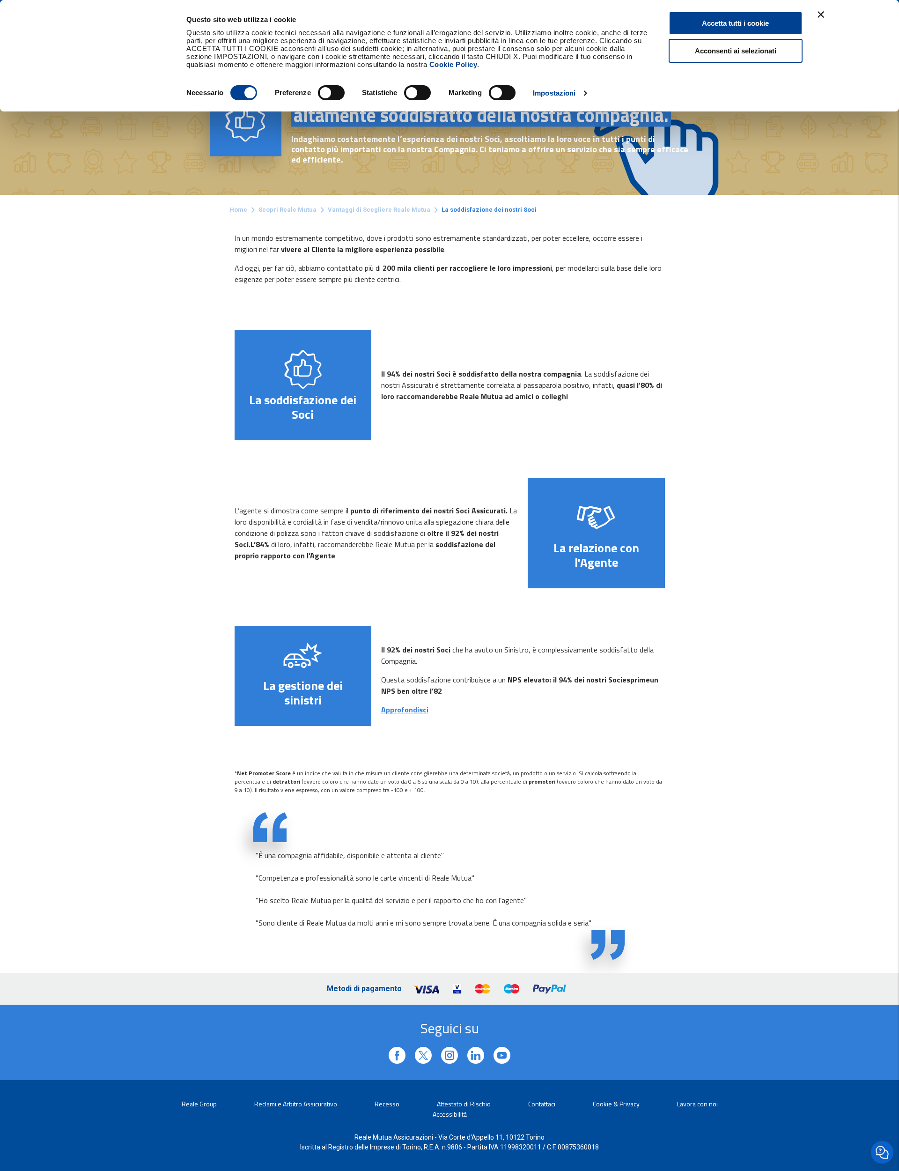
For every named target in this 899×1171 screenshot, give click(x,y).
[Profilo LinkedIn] (397, 1055)
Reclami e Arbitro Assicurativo (295, 1104)
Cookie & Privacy (616, 1104)
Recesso (387, 1104)
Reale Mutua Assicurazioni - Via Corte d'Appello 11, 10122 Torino (449, 1137)
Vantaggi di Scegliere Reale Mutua (379, 209)
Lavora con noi (697, 1104)
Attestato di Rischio (464, 1104)
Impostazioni (554, 93)
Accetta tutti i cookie (735, 23)
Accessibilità (450, 1114)
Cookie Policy (453, 64)
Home (238, 209)
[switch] (331, 92)
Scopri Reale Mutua (287, 209)
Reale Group (199, 1104)
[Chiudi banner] (821, 14)
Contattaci (541, 1104)
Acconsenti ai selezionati (735, 51)
